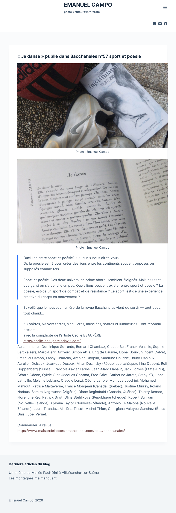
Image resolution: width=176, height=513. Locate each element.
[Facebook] (165, 23)
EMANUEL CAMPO (88, 4)
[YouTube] (160, 23)
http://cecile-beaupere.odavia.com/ (52, 341)
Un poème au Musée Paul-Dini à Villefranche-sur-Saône (54, 472)
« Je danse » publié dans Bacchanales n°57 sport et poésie (79, 56)
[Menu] (165, 7)
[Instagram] (154, 23)
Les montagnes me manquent (33, 478)
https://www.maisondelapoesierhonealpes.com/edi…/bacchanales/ (71, 430)
